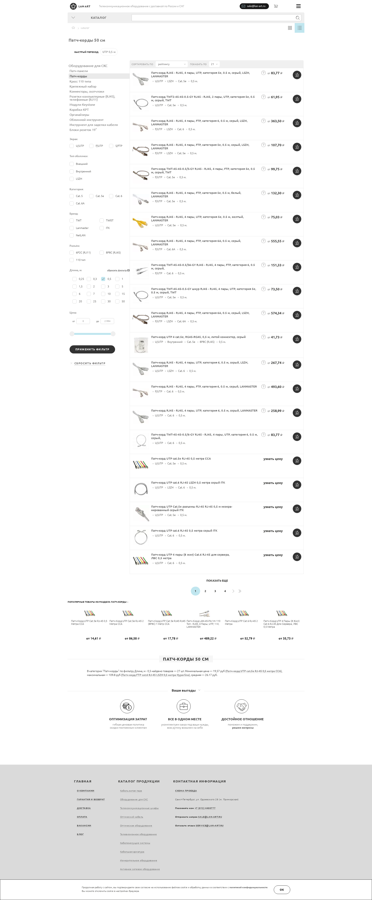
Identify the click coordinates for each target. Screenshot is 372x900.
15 (123, 293)
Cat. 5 (79, 196)
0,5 (109, 278)
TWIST (110, 220)
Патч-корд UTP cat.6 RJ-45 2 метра (241, 622)
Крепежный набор (83, 86)
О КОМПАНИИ (85, 790)
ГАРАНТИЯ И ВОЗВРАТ (91, 799)
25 (94, 301)
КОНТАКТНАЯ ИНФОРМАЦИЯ (199, 781)
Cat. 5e (100, 196)
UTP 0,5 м (108, 51)
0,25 (81, 278)
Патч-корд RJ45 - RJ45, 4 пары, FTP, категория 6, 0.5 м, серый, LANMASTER (204, 386)
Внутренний (83, 171)
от (73, 321)
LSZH (79, 178)
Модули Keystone (82, 104)
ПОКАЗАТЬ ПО (198, 64)
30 (109, 301)
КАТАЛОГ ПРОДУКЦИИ (139, 781)
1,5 (81, 286)
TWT (79, 220)
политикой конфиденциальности (248, 887)
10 (109, 293)
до (98, 321)
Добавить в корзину (297, 75)
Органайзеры (79, 114)
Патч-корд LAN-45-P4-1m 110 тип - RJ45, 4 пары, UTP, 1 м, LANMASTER (203, 624)
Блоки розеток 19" (83, 130)
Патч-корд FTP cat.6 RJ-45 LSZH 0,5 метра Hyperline (155, 675)
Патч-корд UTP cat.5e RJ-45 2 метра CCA (126, 622)
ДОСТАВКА (84, 808)
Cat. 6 (118, 196)
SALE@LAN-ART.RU (210, 817)
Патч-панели (79, 71)
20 (80, 301)
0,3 (95, 278)
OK (282, 889)
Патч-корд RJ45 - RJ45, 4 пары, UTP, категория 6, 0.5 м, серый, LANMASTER (204, 410)
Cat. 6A (80, 203)
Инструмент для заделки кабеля (94, 124)
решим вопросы (243, 727)
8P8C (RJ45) (113, 252)
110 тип (80, 259)
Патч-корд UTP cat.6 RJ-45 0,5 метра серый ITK (184, 530)
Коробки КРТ (79, 109)
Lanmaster (82, 228)
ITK (108, 228)
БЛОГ (80, 834)
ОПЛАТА (82, 817)
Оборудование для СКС (88, 66)
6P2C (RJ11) (83, 252)
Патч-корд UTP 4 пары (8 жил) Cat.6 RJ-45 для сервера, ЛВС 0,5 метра (282, 624)
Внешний (82, 163)
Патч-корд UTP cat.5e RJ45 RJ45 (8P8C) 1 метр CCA (166, 622)
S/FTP (118, 145)
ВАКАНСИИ (84, 825)
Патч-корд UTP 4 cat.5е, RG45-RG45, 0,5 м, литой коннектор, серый (198, 337)
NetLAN (80, 235)
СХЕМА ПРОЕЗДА (186, 790)
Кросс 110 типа (80, 81)
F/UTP (99, 145)
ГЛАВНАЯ (82, 781)
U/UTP (80, 145)
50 (123, 301)
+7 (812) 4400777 (205, 808)
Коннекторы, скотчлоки (87, 91)
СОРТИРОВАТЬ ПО (142, 64)
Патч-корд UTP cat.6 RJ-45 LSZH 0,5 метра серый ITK (188, 482)
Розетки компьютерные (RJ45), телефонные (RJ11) (92, 98)
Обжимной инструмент (86, 119)
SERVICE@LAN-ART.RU (210, 825)
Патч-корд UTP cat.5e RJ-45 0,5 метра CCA (181, 458)
